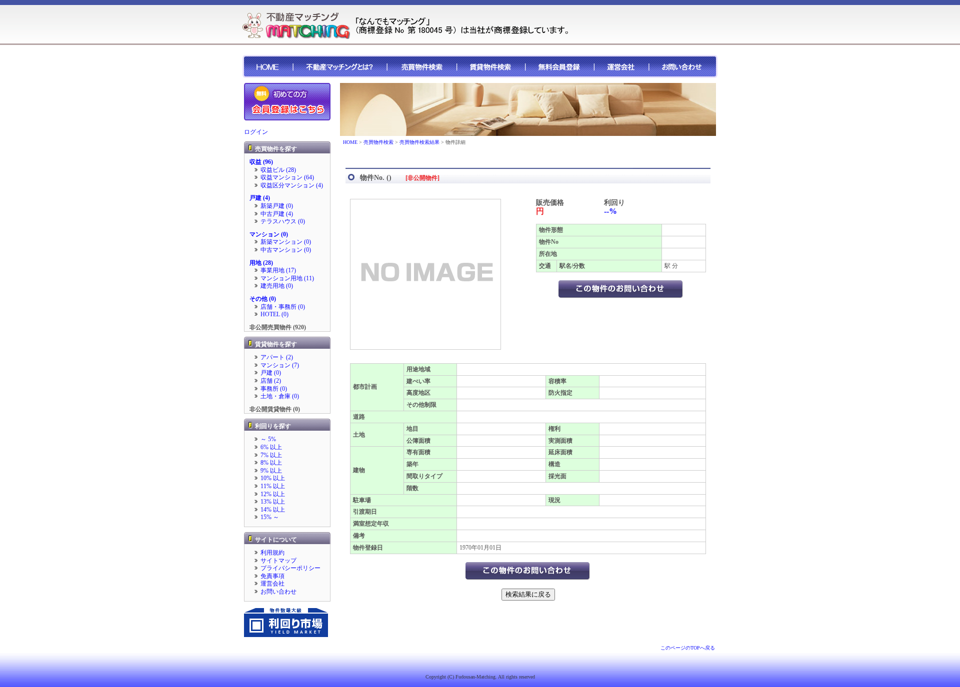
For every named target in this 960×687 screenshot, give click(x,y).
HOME (350, 142)
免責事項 (272, 576)
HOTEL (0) (274, 314)
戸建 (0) (270, 372)
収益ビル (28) (278, 169)
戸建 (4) (260, 197)
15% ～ (269, 517)
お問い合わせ (278, 591)
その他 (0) (263, 298)
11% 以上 (272, 486)
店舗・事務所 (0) (282, 306)
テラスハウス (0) (282, 221)
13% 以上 (272, 501)
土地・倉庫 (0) (279, 396)
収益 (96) (261, 161)
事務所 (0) (273, 388)
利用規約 (272, 552)
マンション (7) (279, 365)
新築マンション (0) (285, 241)
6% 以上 (271, 447)
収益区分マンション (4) (291, 185)
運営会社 (272, 583)
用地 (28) (261, 262)
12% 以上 (272, 494)
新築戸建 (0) (276, 205)
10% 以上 (272, 478)
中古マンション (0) (285, 249)
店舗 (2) (270, 380)
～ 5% (268, 439)
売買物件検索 (379, 142)
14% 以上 (272, 509)
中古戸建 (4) (276, 213)
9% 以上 (271, 470)
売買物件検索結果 (420, 142)
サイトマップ (278, 560)
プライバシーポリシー (290, 568)
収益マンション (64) (287, 177)
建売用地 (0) (276, 285)
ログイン (256, 131)
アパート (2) (276, 357)
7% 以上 (271, 455)
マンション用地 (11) (287, 278)
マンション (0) (269, 234)
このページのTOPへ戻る (687, 648)
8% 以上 (271, 462)
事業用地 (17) (278, 270)
